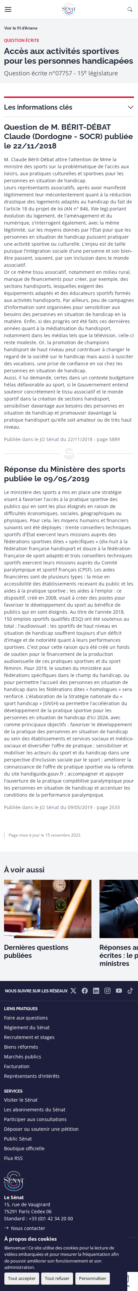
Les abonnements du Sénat (34, 1109)
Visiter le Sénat (21, 1100)
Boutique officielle (24, 1148)
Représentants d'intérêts (32, 1076)
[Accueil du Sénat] (69, 9)
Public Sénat (18, 1138)
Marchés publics (22, 1056)
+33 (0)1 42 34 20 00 (51, 1218)
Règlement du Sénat (27, 1027)
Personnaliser (92, 1278)
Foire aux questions (26, 1018)
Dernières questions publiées (36, 951)
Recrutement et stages (29, 1037)
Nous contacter (28, 1228)
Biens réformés (21, 1047)
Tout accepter (22, 1278)
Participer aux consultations (35, 1119)
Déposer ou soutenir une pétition (41, 1129)
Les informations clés (38, 107)
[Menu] (8, 9)
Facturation (16, 1066)
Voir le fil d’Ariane (21, 28)
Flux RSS (13, 1158)
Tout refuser (57, 1278)
